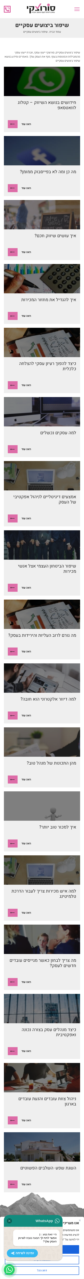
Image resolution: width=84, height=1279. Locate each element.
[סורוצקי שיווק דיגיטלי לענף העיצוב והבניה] (40, 9)
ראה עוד (26, 124)
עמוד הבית (55, 32)
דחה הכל (42, 1270)
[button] (77, 9)
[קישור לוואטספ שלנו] (9, 1269)
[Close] (79, 1220)
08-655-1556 (7, 9)
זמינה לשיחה (25, 1253)
